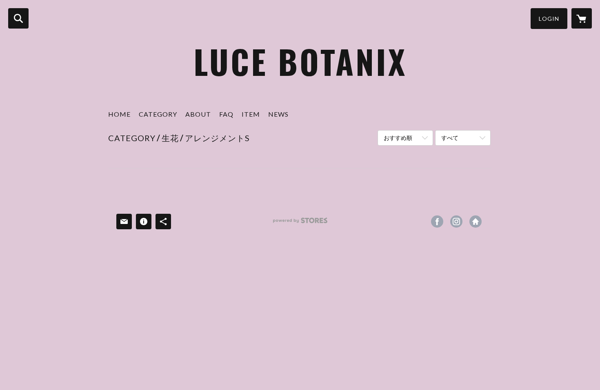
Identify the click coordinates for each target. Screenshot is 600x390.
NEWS (278, 114)
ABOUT (198, 114)
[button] (549, 18)
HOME (119, 114)
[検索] (18, 18)
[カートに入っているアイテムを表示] (581, 18)
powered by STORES (300, 223)
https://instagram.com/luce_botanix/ (456, 221)
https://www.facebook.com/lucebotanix (437, 221)
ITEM (251, 114)
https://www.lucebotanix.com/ (475, 221)
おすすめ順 (398, 137)
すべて (449, 137)
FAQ (226, 114)
